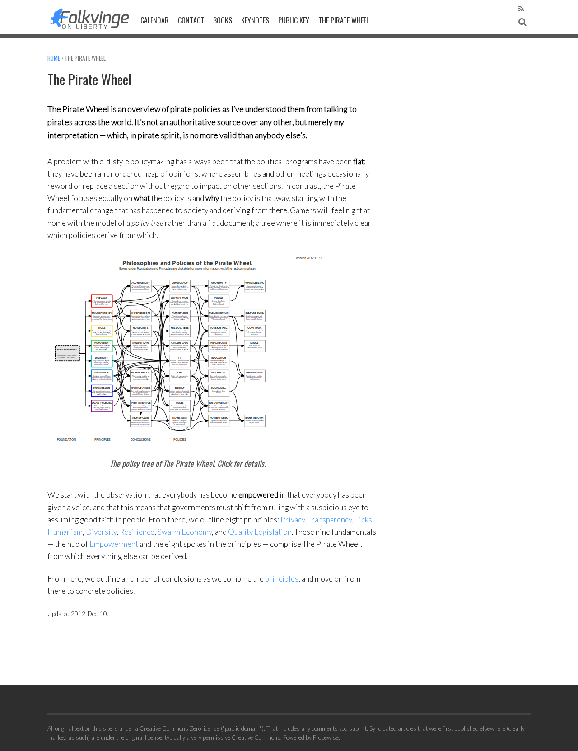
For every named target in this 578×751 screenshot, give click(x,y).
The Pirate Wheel (343, 20)
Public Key (293, 20)
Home (53, 57)
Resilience (137, 531)
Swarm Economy (185, 531)
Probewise (326, 737)
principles (281, 578)
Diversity (101, 531)
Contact (191, 20)
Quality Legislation (260, 531)
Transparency (330, 519)
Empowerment (113, 544)
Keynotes (255, 20)
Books (222, 20)
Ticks (363, 519)
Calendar (154, 20)
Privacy (292, 519)
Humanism (65, 531)
